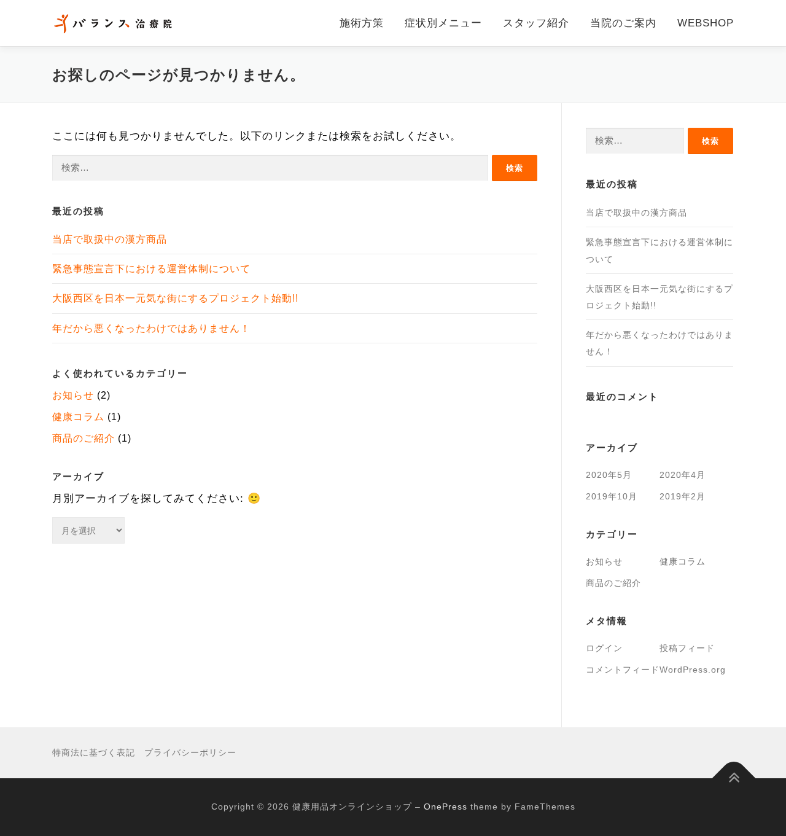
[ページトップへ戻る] (734, 778)
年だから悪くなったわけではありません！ (151, 328)
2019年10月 (611, 496)
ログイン (604, 648)
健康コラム (78, 417)
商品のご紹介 (83, 438)
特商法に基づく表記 (93, 752)
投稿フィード (687, 648)
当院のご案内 (623, 23)
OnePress (445, 806)
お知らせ (73, 395)
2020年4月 (683, 475)
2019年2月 (683, 496)
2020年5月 (609, 475)
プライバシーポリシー (190, 752)
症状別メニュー (443, 23)
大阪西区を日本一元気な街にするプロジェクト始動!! (175, 298)
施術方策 (362, 23)
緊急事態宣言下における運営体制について (151, 269)
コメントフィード (623, 669)
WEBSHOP (705, 23)
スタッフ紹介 (536, 23)
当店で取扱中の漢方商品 (109, 239)
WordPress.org (693, 669)
